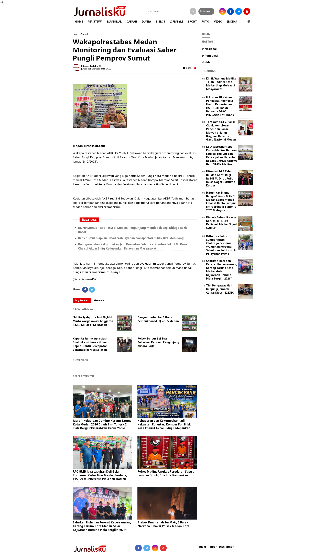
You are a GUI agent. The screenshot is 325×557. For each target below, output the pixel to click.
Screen (207, 11)
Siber (213, 547)
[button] (249, 20)
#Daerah (98, 300)
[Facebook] (85, 290)
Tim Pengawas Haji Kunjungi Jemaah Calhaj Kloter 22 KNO (220, 289)
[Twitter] (92, 290)
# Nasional (209, 49)
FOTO (205, 21)
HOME (79, 21)
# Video (207, 62)
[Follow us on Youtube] (163, 548)
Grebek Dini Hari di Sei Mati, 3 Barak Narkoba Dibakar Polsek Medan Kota (163, 524)
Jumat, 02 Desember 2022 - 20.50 (96, 68)
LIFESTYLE (176, 21)
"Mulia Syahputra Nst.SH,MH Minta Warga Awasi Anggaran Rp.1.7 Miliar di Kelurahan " (93, 321)
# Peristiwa (210, 55)
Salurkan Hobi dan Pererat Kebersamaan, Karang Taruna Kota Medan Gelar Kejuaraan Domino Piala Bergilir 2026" (102, 526)
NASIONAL (114, 21)
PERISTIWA (95, 21)
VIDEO (218, 21)
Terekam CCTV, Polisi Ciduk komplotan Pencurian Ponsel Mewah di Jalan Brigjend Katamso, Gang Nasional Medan (221, 130)
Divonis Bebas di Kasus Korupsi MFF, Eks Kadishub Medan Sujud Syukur (221, 222)
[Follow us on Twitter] (146, 548)
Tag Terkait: (81, 300)
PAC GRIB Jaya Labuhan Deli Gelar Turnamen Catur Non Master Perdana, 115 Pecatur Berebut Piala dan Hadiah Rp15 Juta (100, 477)
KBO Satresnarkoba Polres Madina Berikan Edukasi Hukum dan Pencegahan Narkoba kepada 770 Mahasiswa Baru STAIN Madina (221, 155)
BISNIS (160, 21)
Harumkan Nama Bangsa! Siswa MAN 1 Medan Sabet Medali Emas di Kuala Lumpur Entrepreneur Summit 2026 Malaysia (221, 201)
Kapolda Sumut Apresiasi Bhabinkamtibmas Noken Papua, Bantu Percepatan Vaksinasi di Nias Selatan (90, 344)
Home (76, 34)
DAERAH (131, 21)
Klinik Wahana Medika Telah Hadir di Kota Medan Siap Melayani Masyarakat (221, 84)
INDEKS (232, 21)
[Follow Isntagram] (155, 548)
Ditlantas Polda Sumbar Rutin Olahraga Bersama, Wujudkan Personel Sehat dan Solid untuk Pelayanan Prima (221, 245)
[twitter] (238, 11)
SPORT (192, 21)
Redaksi (202, 547)
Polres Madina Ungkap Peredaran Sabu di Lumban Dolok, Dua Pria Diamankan (166, 473)
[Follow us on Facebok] (138, 548)
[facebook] (230, 11)
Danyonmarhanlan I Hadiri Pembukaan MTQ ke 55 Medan (158, 319)
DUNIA (146, 21)
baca (188, 67)
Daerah (85, 34)
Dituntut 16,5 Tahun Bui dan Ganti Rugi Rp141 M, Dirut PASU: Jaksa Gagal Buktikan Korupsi (220, 178)
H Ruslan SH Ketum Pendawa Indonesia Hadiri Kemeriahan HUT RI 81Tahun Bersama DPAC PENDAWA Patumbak (220, 106)
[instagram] (222, 11)
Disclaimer (226, 547)
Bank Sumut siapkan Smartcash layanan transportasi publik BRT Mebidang (131, 238)
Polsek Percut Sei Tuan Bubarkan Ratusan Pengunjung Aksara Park (158, 342)
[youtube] (246, 11)
